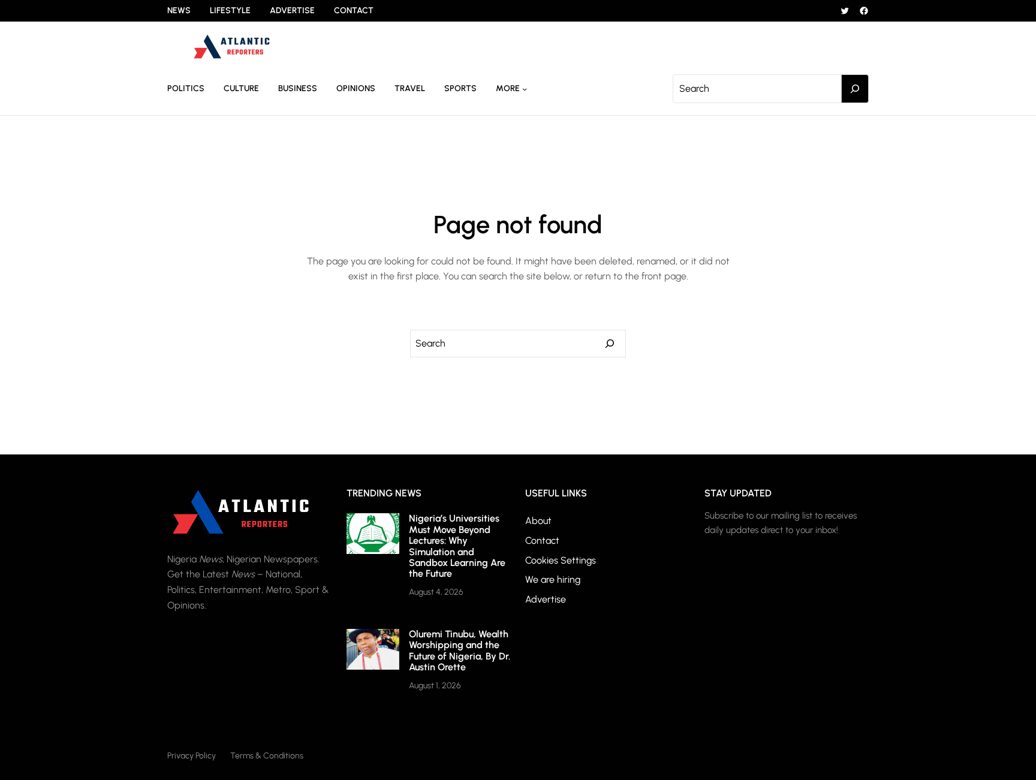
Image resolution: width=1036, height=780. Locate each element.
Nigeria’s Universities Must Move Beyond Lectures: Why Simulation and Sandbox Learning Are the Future (457, 546)
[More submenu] (524, 88)
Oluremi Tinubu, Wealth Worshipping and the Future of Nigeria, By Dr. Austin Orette (459, 650)
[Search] (855, 88)
